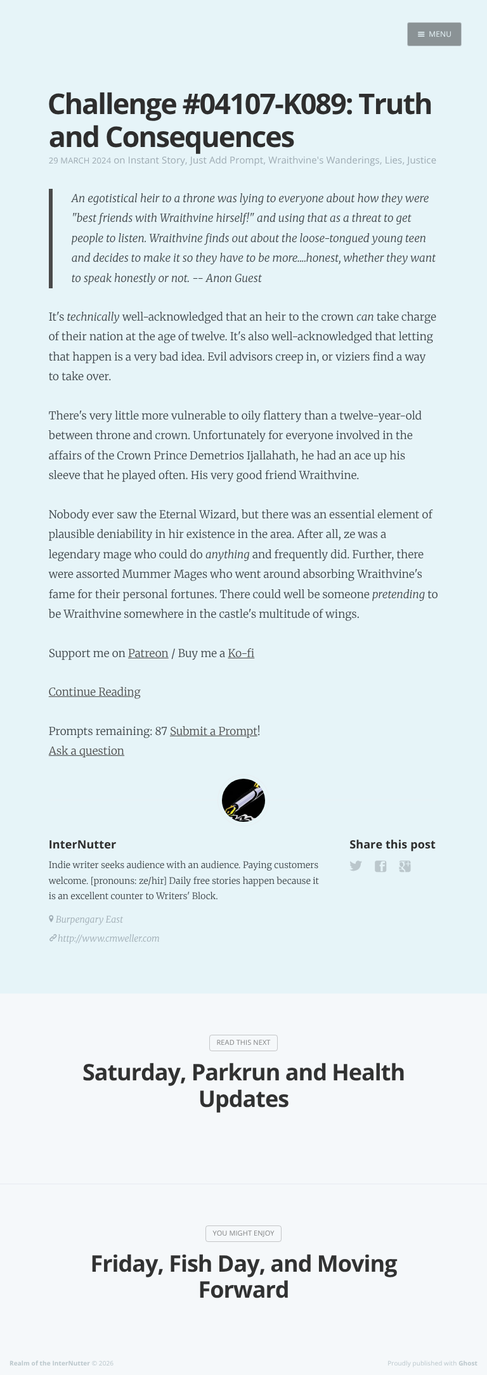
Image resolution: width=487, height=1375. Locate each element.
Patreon (148, 653)
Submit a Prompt (213, 731)
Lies (394, 160)
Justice (421, 160)
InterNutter (82, 844)
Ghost (467, 1363)
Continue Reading (95, 692)
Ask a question (86, 751)
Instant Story (156, 160)
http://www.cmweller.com (109, 938)
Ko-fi (241, 653)
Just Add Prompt (226, 160)
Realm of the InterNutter (50, 1363)
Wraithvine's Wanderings (324, 160)
